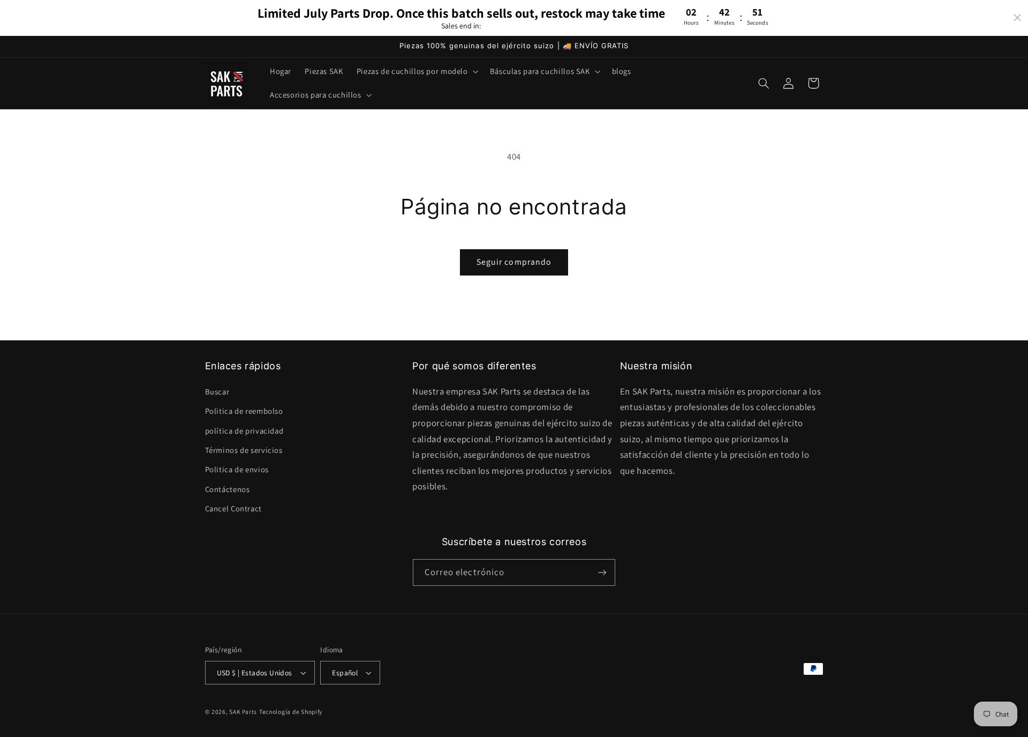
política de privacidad (244, 430)
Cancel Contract (233, 508)
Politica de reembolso (244, 411)
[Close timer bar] (1017, 17)
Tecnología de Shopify (290, 712)
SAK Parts (243, 712)
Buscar (217, 391)
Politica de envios (237, 469)
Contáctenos (227, 489)
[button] (416, 71)
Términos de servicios (244, 450)
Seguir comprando (514, 261)
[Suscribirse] (602, 572)
